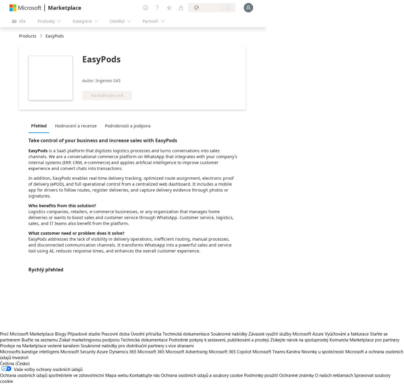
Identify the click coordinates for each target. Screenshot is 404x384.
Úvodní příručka (146, 334)
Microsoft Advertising (187, 351)
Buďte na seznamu (40, 340)
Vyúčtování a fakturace (347, 334)
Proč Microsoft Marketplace (27, 334)
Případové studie (83, 334)
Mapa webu (116, 375)
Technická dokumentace (186, 334)
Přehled (39, 126)
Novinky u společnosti (322, 351)
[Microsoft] (25, 7)
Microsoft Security (78, 351)
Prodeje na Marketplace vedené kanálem (40, 346)
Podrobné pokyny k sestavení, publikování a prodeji (219, 340)
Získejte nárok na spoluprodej (299, 340)
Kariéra (293, 351)
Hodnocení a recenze (76, 126)
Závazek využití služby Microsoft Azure (286, 334)
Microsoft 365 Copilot (230, 351)
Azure (102, 351)
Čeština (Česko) (15, 363)
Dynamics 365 (122, 351)
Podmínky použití (261, 375)
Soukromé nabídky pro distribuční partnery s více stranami (137, 346)
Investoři (20, 357)
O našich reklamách (334, 375)
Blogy (60, 334)
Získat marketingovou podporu (89, 340)
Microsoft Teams (269, 351)
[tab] (40, 125)
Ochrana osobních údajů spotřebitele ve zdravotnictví (52, 375)
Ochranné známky (296, 375)
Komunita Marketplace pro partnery (364, 340)
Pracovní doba (115, 334)
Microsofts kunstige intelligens (29, 351)
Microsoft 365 (151, 351)
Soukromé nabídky (229, 334)
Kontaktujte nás (145, 375)
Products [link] (27, 36)
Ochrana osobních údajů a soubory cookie (202, 375)
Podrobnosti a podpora (128, 126)
